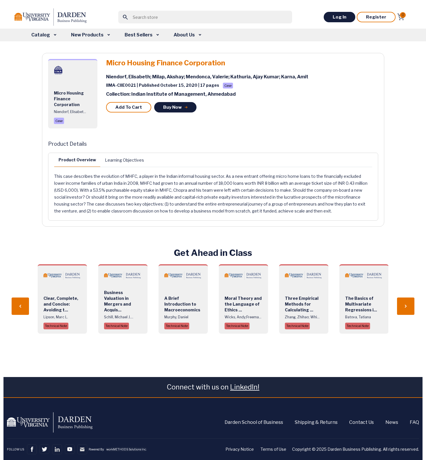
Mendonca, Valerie (207, 77)
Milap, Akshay (168, 77)
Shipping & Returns (316, 422)
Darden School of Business (254, 422)
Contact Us (361, 422)
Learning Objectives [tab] (124, 160)
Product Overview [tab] (77, 159)
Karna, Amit (294, 77)
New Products (87, 35)
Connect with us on (213, 387)
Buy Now (172, 107)
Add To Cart (128, 107)
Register (376, 17)
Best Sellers (139, 35)
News (391, 422)
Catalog (41, 35)
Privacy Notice (239, 449)
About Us (185, 35)
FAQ (414, 422)
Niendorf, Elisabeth (128, 77)
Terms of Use (273, 449)
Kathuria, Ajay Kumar (254, 77)
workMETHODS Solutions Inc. (126, 449)
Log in (339, 17)
